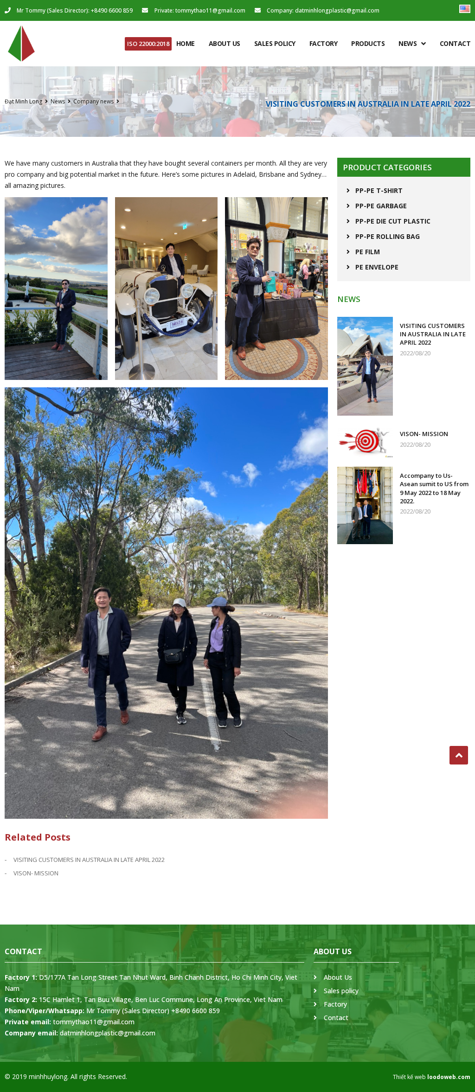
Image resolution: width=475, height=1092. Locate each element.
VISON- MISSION (35, 873)
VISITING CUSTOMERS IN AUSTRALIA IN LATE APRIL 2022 (89, 859)
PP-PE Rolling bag (387, 236)
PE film (367, 251)
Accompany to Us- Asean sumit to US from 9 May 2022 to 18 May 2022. (434, 488)
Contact (455, 43)
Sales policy (274, 43)
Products (368, 43)
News (407, 43)
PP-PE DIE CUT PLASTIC (392, 221)
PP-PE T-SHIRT (379, 190)
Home (185, 43)
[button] (148, 44)
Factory (323, 43)
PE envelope (376, 267)
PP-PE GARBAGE (381, 205)
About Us (224, 43)
